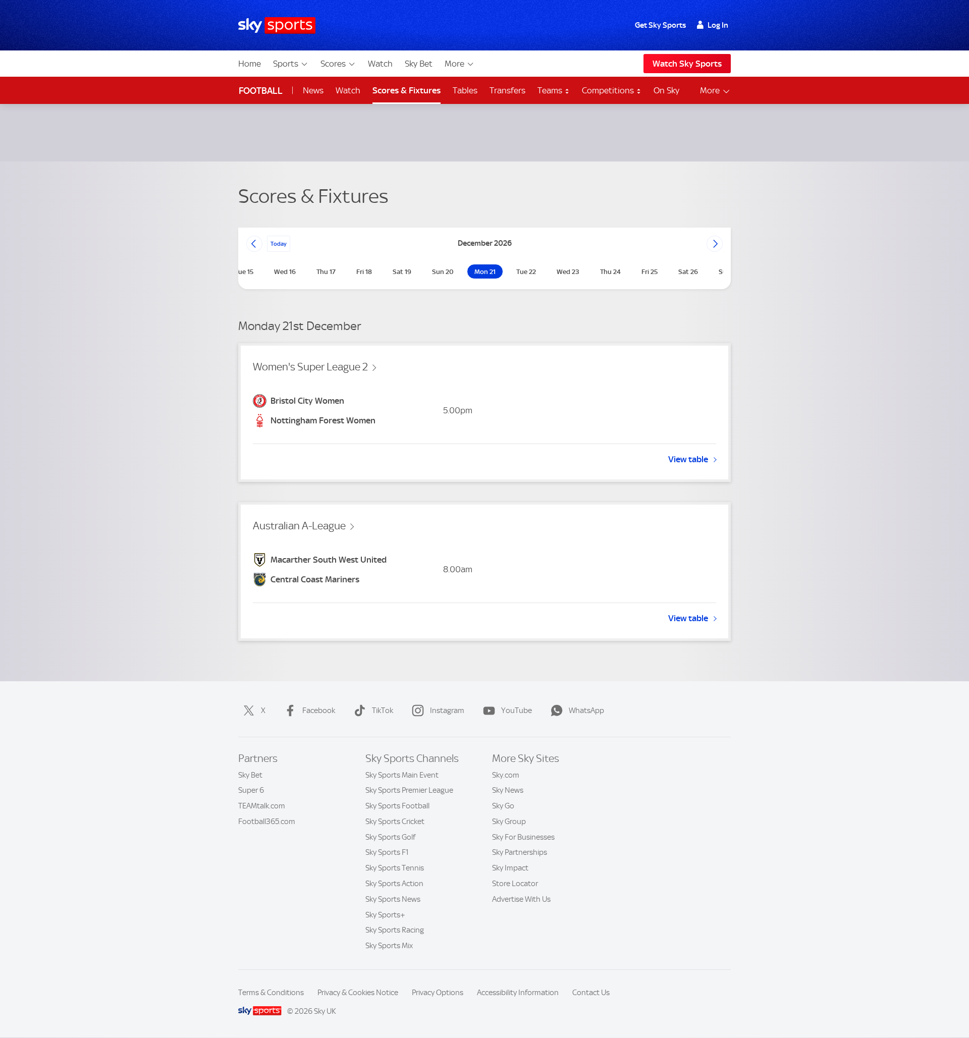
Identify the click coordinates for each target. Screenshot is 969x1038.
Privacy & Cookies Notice (357, 992)
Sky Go (503, 805)
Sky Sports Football (397, 805)
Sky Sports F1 (387, 852)
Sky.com (505, 775)
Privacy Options (437, 992)
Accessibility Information (518, 992)
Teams (550, 90)
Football (261, 90)
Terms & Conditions (271, 992)
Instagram (447, 710)
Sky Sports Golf (390, 837)
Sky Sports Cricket (394, 821)
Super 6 (251, 790)
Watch (380, 64)
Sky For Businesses (523, 837)
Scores (333, 64)
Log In (718, 25)
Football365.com (266, 821)
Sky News (507, 790)
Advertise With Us (521, 899)
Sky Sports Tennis (394, 867)
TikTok (382, 710)
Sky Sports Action (394, 883)
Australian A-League (299, 526)
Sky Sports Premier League (409, 790)
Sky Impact (510, 867)
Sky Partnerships (519, 852)
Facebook (318, 710)
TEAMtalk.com (261, 805)
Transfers (507, 90)
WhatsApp (586, 710)
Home (249, 64)
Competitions (609, 90)
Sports (285, 64)
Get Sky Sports (660, 25)
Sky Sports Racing (394, 930)
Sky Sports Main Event (402, 775)
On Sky (666, 90)
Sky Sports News (392, 899)
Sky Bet (419, 64)
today (279, 243)
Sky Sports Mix (389, 945)
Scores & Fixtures (406, 90)
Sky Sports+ (385, 914)
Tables (465, 90)
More (454, 64)
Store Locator (515, 883)
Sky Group (509, 821)
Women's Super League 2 (310, 367)
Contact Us (591, 992)
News (313, 90)
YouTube (516, 710)
